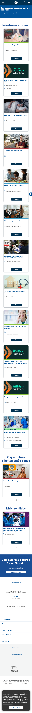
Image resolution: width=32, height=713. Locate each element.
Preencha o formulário (16, 572)
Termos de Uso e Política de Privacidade (16, 680)
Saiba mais (16, 58)
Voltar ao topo (16, 582)
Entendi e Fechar (16, 707)
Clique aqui (14, 666)
